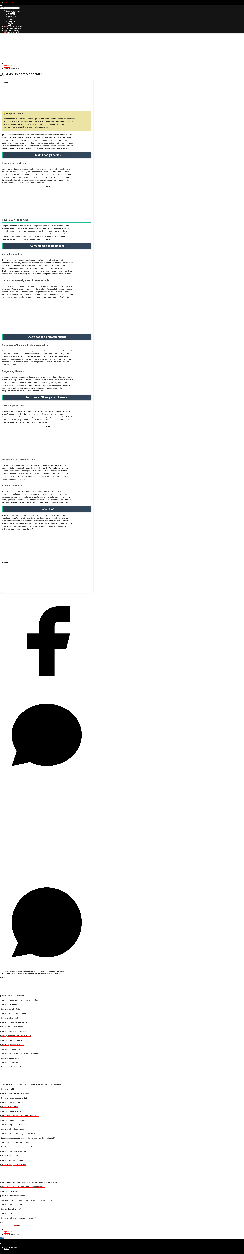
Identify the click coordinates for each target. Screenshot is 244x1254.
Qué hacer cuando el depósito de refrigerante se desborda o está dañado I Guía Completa (32, 973)
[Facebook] (46, 687)
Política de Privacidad (10, 1247)
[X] (46, 875)
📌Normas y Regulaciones (13, 26)
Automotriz (11, 14)
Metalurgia (11, 21)
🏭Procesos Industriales (12, 32)
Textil (9, 25)
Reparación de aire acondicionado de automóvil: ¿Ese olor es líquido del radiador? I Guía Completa (34, 971)
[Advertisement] (122, 47)
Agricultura (11, 13)
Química (10, 23)
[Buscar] (19, 8)
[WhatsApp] (46, 968)
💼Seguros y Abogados (12, 30)
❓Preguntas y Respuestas (13, 28)
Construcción (12, 16)
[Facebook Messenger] (46, 781)
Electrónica (11, 18)
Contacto (6, 1249)
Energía (10, 19)
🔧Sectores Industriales (12, 11)
